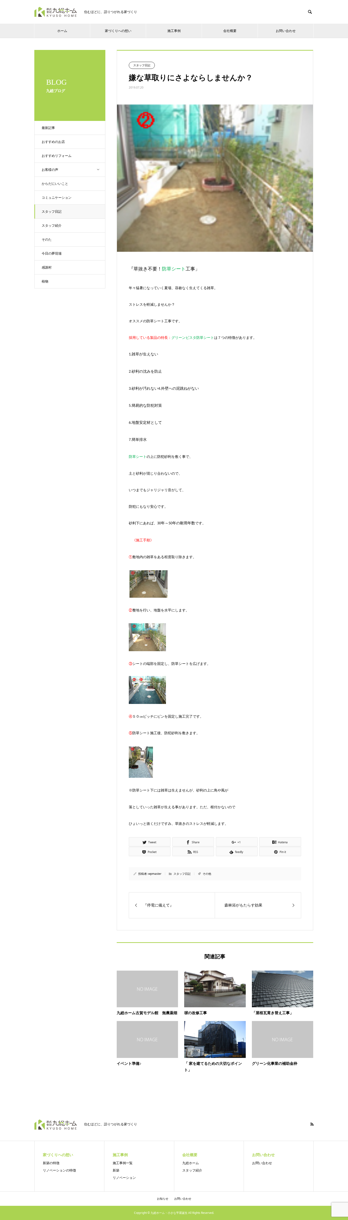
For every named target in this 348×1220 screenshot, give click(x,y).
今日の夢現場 (52, 253)
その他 (207, 874)
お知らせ (162, 1199)
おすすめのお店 (53, 141)
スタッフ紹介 (52, 225)
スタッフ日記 (52, 211)
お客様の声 (50, 169)
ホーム (62, 30)
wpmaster (154, 874)
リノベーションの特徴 (59, 1170)
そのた (47, 239)
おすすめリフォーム (56, 155)
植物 (45, 281)
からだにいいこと (55, 183)
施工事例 (174, 30)
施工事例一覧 (123, 1163)
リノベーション (124, 1177)
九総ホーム (190, 1163)
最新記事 (48, 127)
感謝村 (47, 267)
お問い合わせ (262, 1163)
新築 (116, 1170)
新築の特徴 (51, 1163)
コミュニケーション (56, 197)
